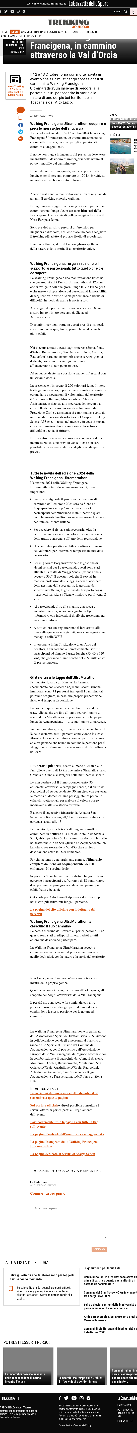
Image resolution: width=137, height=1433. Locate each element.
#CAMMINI (42, 1170)
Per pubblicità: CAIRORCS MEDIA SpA (125, 1413)
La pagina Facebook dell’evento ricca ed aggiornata (67, 1134)
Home (4, 32)
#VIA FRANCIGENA (86, 1170)
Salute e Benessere (85, 32)
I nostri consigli (58, 32)
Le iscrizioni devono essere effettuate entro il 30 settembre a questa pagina (64, 1095)
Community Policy (82, 1425)
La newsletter (125, 1421)
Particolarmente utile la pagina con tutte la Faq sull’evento (64, 1124)
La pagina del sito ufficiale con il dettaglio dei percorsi (62, 911)
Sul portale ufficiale (44, 1105)
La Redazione (124, 1405)
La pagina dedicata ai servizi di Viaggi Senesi (62, 1153)
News (15, 32)
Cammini (26, 32)
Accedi (117, 11)
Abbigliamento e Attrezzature (21, 36)
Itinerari (40, 32)
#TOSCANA (60, 1170)
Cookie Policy (65, 1425)
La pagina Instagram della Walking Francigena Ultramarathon (64, 1144)
